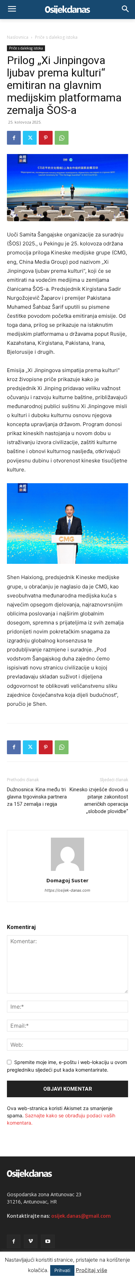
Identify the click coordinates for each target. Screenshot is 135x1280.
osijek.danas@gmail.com (81, 1216)
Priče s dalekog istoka (56, 37)
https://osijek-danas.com (67, 890)
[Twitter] (30, 138)
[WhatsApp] (62, 138)
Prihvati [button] (62, 1270)
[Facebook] (14, 138)
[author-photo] (67, 871)
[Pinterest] (46, 138)
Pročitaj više (91, 1270)
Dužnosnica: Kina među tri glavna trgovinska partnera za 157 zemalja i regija (37, 796)
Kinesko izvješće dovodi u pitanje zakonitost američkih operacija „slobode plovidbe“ (99, 800)
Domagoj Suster (67, 880)
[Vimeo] (30, 1241)
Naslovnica (17, 37)
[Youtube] (47, 1241)
